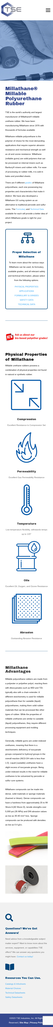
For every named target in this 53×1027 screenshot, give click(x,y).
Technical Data (37, 209)
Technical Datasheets (15, 993)
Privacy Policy (37, 1022)
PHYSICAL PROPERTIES (26, 286)
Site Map (24, 1022)
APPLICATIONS (26, 291)
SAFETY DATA (26, 300)
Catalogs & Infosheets (15, 984)
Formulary (20, 209)
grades (28, 182)
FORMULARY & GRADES (27, 295)
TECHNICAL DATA (26, 304)
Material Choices (13, 988)
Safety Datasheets (13, 997)
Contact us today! (25, 956)
